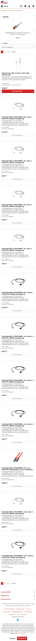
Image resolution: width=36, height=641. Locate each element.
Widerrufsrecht (28, 611)
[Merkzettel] (25, 6)
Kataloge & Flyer (20, 609)
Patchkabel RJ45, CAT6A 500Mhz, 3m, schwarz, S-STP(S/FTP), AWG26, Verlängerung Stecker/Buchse (18, 381)
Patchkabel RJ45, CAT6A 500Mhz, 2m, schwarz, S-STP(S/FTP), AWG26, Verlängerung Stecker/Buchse (18, 425)
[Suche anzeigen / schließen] (21, 6)
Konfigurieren (22, 638)
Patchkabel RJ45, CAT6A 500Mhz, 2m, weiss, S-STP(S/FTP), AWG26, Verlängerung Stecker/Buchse (17, 249)
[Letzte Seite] (8, 51)
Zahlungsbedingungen (17, 611)
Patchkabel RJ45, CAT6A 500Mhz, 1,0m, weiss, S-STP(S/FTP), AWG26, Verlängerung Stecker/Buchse (17, 512)
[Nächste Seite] (5, 51)
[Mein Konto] (29, 6)
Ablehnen (12, 638)
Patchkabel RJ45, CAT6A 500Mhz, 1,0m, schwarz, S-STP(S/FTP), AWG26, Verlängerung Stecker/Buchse (18, 556)
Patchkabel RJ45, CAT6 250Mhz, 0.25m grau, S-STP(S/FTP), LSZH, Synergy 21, (18, 33)
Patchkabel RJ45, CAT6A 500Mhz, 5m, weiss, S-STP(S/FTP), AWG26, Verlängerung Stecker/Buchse (17, 161)
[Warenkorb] (33, 6)
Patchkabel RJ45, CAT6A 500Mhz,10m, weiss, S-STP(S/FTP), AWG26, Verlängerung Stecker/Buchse (17, 118)
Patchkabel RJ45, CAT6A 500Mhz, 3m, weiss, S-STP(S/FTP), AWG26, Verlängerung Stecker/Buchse (17, 205)
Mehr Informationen (20, 633)
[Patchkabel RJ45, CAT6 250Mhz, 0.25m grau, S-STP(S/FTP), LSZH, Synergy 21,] (18, 25)
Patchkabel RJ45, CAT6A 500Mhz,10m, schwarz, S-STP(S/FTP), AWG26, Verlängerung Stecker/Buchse (17, 293)
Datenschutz (12, 614)
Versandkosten (27, 603)
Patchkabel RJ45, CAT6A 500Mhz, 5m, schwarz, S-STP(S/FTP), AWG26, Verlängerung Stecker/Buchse (18, 337)
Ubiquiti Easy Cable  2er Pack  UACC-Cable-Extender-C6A (16, 74)
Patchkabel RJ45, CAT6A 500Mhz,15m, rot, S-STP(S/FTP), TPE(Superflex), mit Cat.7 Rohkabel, (17, 468)
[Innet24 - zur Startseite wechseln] (4, 2)
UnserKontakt (6, 611)
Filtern (5, 43)
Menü (6, 6)
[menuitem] (4, 6)
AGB (18, 614)
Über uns (28, 609)
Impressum (24, 614)
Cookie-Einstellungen (9, 609)
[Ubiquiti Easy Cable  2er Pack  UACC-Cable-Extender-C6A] (18, 62)
